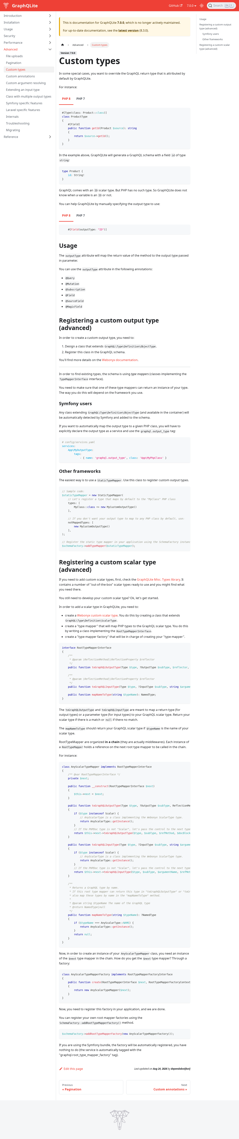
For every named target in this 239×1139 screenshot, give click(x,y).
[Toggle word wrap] (179, 491)
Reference (11, 137)
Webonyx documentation (120, 360)
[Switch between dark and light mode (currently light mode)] (202, 6)
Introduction (13, 16)
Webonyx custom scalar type (97, 615)
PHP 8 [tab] (66, 99)
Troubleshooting (18, 123)
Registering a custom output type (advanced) (215, 26)
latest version (128, 30)
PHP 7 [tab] (80, 99)
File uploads (14, 56)
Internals (12, 117)
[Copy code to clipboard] (186, 112)
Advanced (11, 49)
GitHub (174, 6)
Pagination (13, 63)
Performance (13, 43)
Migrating (13, 130)
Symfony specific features (24, 103)
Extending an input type (23, 90)
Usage (8, 29)
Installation (12, 22)
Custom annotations (20, 76)
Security (9, 36)
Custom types (15, 69)
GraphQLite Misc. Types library (158, 579)
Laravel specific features (23, 110)
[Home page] (62, 45)
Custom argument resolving (26, 83)
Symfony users (210, 34)
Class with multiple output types (28, 96)
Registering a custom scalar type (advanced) (214, 46)
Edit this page (73, 1069)
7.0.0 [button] (190, 6)
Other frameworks (212, 39)
